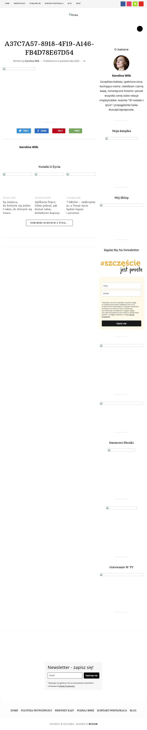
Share (44, 131)
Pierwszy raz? (19, 3)
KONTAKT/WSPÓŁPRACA (112, 710)
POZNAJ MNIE (85, 710)
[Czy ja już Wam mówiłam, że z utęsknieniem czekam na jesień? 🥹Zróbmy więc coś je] (25, 639)
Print (77, 131)
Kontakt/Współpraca (54, 3)
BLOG (70, 3)
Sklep (78, 3)
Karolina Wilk (32, 61)
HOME (7, 3)
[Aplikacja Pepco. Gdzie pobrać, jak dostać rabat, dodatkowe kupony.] (49, 182)
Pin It (60, 131)
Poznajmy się (35, 3)
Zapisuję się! (92, 675)
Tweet (26, 131)
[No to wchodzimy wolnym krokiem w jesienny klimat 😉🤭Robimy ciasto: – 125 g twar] (94, 639)
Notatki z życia (49, 167)
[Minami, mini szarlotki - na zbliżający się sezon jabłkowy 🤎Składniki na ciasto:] (129, 639)
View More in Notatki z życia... (49, 223)
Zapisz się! (121, 323)
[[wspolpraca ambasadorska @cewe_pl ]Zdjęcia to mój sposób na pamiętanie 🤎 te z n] (60, 639)
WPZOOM (93, 724)
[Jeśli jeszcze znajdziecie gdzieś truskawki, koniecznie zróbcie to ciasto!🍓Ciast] (77, 639)
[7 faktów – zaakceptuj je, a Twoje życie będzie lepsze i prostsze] (81, 182)
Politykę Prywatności (66, 686)
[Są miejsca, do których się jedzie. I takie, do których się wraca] (17, 182)
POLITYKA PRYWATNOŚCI (36, 710)
